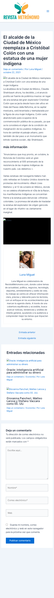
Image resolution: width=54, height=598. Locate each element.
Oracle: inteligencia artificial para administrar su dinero (25, 371)
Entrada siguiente (27, 338)
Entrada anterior (27, 332)
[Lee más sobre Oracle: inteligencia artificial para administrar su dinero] (27, 362)
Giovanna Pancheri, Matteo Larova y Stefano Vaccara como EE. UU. (24, 401)
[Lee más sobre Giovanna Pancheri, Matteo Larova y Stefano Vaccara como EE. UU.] (27, 390)
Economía (30, 377)
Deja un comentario (13, 69)
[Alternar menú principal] (48, 11)
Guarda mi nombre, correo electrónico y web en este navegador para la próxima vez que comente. (25, 528)
